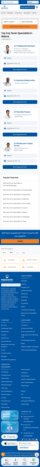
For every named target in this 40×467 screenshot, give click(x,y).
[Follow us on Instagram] (33, 439)
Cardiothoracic (6, 375)
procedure (24, 303)
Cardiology (4, 372)
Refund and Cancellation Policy (29, 314)
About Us (4, 325)
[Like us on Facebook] (22, 439)
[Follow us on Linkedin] (29, 439)
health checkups (26, 291)
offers (23, 307)
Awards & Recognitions (8, 360)
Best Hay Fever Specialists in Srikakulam (16, 217)
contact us (24, 325)
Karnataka (30, 267)
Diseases (10, 13)
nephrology (25, 386)
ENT (22, 394)
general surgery (6, 385)
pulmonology (5, 407)
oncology (4, 388)
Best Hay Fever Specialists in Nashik (15, 212)
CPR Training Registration (29, 350)
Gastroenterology (6, 381)
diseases (24, 300)
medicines (24, 294)
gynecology (25, 404)
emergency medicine (28, 401)
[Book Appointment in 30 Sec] (37, 454)
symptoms (24, 297)
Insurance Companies (28, 310)
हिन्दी (11, 253)
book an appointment (28, 331)
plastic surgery (5, 394)
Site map (4, 356)
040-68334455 (28, 422)
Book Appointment (27, 7)
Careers (3, 335)
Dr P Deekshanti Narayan (24, 46)
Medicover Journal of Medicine (8, 346)
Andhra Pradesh (32, 260)
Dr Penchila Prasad (22, 112)
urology (3, 398)
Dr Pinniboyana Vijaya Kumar (23, 144)
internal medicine (6, 391)
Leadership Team (6, 328)
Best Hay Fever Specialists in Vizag (14, 221)
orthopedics (5, 378)
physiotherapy (5, 401)
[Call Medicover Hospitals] (3, 454)
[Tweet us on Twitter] (26, 439)
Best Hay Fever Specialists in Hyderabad (16, 194)
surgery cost (25, 287)
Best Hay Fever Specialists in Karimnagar (16, 203)
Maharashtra (12, 267)
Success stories (6, 341)
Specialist (27, 13)
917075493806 (28, 436)
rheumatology (25, 398)
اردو (17, 253)
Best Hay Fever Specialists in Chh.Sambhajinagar (13, 184)
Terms (3, 350)
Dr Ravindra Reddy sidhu (24, 80)
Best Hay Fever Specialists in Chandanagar (17, 190)
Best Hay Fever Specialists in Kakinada (16, 199)
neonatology (25, 376)
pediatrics (24, 373)
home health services (28, 340)
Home (3, 13)
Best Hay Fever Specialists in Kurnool (15, 208)
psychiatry (4, 404)
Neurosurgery (25, 369)
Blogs (23, 343)
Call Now (20, 241)
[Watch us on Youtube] (36, 439)
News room (5, 338)
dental (23, 391)
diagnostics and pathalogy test (29, 336)
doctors (23, 284)
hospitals (24, 281)
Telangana (11, 260)
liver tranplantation (27, 382)
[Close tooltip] (37, 443)
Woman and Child (27, 328)
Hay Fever (18, 13)
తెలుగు (4, 253)
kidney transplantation (28, 379)
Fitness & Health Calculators (30, 347)
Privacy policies (6, 353)
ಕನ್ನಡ (23, 253)
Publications (5, 331)
